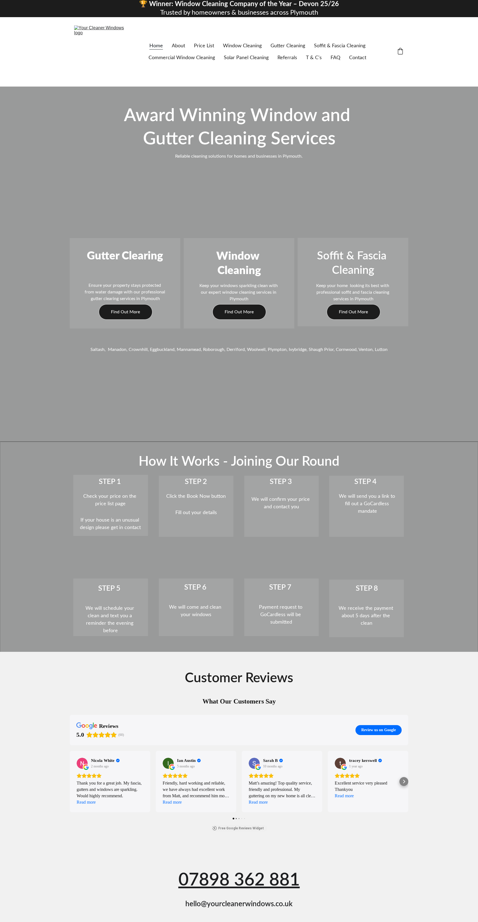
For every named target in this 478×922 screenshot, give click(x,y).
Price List (204, 45)
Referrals (287, 57)
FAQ (335, 57)
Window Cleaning (242, 45)
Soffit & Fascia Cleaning (339, 45)
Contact (357, 57)
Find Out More (125, 312)
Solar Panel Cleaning (246, 57)
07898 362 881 (239, 880)
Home (156, 45)
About (178, 45)
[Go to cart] (400, 52)
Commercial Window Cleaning (182, 57)
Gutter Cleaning (288, 45)
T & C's (314, 57)
